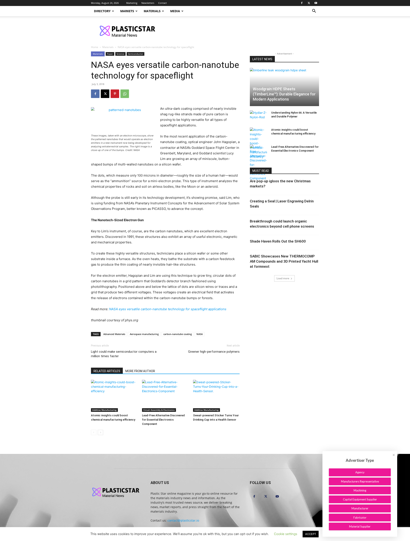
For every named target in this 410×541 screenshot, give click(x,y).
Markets (127, 11)
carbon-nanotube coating (177, 334)
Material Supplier (359, 526)
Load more (283, 278)
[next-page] (100, 432)
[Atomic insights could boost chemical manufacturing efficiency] (114, 396)
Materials (152, 11)
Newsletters (147, 2)
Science (120, 53)
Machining (360, 490)
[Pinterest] (115, 93)
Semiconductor (135, 53)
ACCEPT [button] (310, 534)
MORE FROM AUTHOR (140, 371)
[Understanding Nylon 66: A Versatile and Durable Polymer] (258, 116)
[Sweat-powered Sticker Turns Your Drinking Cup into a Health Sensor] (216, 396)
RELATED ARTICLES (107, 371)
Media (175, 11)
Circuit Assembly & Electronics (159, 409)
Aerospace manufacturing (144, 334)
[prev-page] (93, 432)
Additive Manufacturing (104, 409)
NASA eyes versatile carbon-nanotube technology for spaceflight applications (167, 309)
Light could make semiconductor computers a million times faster (124, 354)
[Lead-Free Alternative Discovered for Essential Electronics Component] (165, 396)
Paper (110, 53)
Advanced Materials (114, 334)
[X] (309, 3)
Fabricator (359, 517)
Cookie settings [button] (285, 534)
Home (94, 47)
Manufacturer (359, 508)
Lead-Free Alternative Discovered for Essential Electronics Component (163, 419)
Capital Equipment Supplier (360, 499)
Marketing (131, 2)
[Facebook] (302, 3)
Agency (360, 472)
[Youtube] (316, 3)
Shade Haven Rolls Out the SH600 (278, 241)
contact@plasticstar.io (183, 520)
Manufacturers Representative (360, 481)
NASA (199, 334)
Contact (162, 2)
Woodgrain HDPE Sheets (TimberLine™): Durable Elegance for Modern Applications (284, 94)
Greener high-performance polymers (214, 352)
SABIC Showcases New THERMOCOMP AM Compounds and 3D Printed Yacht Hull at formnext (284, 261)
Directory (102, 11)
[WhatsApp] (124, 93)
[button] (314, 11)
